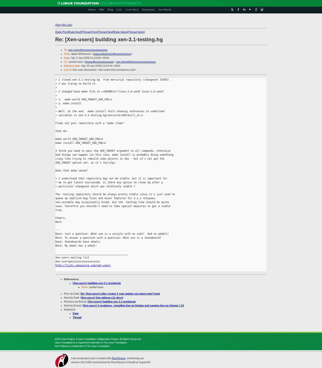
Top (58, 25)
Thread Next (105, 32)
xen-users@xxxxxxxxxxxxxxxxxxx (88, 50)
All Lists (66, 25)
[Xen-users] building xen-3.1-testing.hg (97, 283)
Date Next (75, 32)
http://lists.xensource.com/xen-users (83, 265)
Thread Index (136, 32)
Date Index (120, 32)
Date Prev (62, 32)
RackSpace (119, 358)
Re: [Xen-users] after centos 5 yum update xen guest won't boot (120, 293)
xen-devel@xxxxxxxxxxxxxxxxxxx (136, 61)
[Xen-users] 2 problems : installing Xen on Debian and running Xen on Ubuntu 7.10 (133, 305)
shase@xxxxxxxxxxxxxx (99, 61)
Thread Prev (89, 32)
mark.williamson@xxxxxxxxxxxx (112, 54)
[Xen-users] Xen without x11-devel (102, 297)
